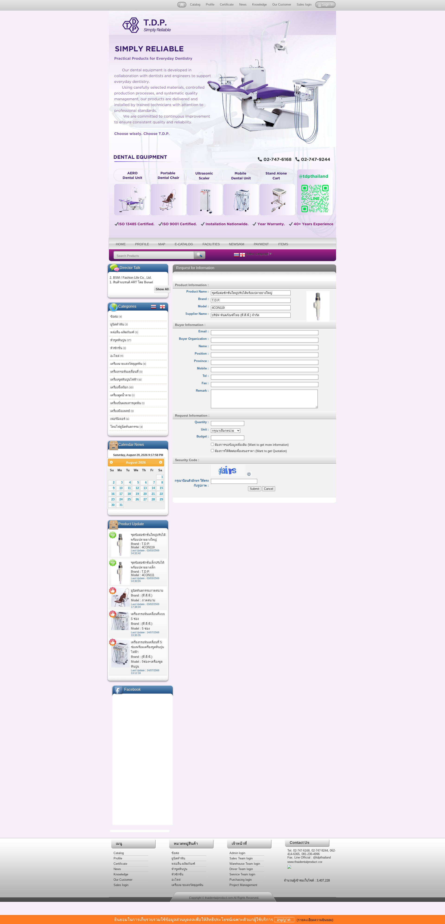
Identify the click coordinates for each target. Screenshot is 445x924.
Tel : (206, 376)
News (243, 4)
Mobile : (203, 368)
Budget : (203, 436)
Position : (202, 353)
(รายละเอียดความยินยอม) (315, 920)
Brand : (203, 299)
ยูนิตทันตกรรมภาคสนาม (147, 590)
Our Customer (281, 4)
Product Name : (197, 291)
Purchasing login (240, 879)
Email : (203, 331)
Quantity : (202, 422)
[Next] (160, 462)
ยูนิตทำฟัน (178, 858)
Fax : (205, 383)
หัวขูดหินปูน (179, 869)
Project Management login (243, 885)
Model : (203, 306)
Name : (204, 346)
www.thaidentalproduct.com (304, 862)
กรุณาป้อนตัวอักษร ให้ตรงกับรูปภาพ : (192, 483)
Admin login (237, 853)
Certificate (227, 4)
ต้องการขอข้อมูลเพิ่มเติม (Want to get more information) (251, 444)
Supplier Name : (197, 313)
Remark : (202, 390)
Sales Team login (241, 858)
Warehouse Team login (244, 863)
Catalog (195, 4)
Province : (201, 361)
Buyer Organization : (194, 338)
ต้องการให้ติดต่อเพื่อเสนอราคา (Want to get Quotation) (250, 451)
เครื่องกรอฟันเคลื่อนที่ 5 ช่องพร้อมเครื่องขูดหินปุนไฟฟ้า (147, 647)
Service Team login (242, 874)
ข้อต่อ (175, 853)
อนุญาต (284, 919)
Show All (162, 289)
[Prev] (111, 462)
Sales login (304, 4)
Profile (210, 4)
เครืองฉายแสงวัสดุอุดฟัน (187, 885)
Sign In (328, 4)
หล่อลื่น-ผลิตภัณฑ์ (183, 863)
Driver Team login (241, 869)
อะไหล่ (176, 879)
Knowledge (259, 4)
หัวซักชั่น (177, 874)
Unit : (205, 429)
